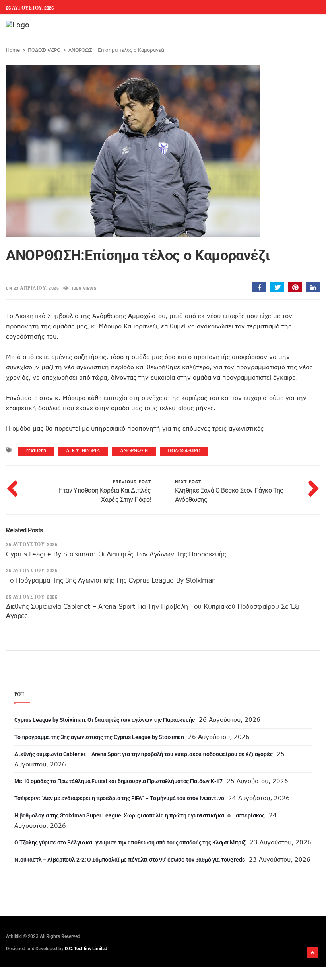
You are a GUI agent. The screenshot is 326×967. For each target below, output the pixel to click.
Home (13, 50)
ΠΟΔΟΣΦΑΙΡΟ (44, 50)
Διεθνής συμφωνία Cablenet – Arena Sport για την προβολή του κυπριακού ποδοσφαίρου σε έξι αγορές (143, 754)
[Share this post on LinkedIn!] (313, 287)
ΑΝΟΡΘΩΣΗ (134, 451)
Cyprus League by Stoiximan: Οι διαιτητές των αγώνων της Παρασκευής (115, 554)
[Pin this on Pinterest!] (295, 287)
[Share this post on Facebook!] (259, 287)
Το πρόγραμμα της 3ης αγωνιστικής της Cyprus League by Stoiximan (111, 580)
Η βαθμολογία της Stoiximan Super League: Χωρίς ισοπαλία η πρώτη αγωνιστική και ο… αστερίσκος (139, 815)
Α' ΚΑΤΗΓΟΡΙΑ (83, 451)
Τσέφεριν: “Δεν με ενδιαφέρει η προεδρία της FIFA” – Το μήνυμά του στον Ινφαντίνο (119, 798)
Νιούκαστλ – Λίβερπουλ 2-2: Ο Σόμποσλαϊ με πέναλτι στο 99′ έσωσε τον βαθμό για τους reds (129, 859)
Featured (36, 451)
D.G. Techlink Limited (86, 948)
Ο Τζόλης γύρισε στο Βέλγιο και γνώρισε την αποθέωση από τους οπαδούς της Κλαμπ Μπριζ (130, 842)
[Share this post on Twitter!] (277, 287)
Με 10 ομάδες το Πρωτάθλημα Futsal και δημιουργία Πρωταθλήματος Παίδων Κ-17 (118, 781)
